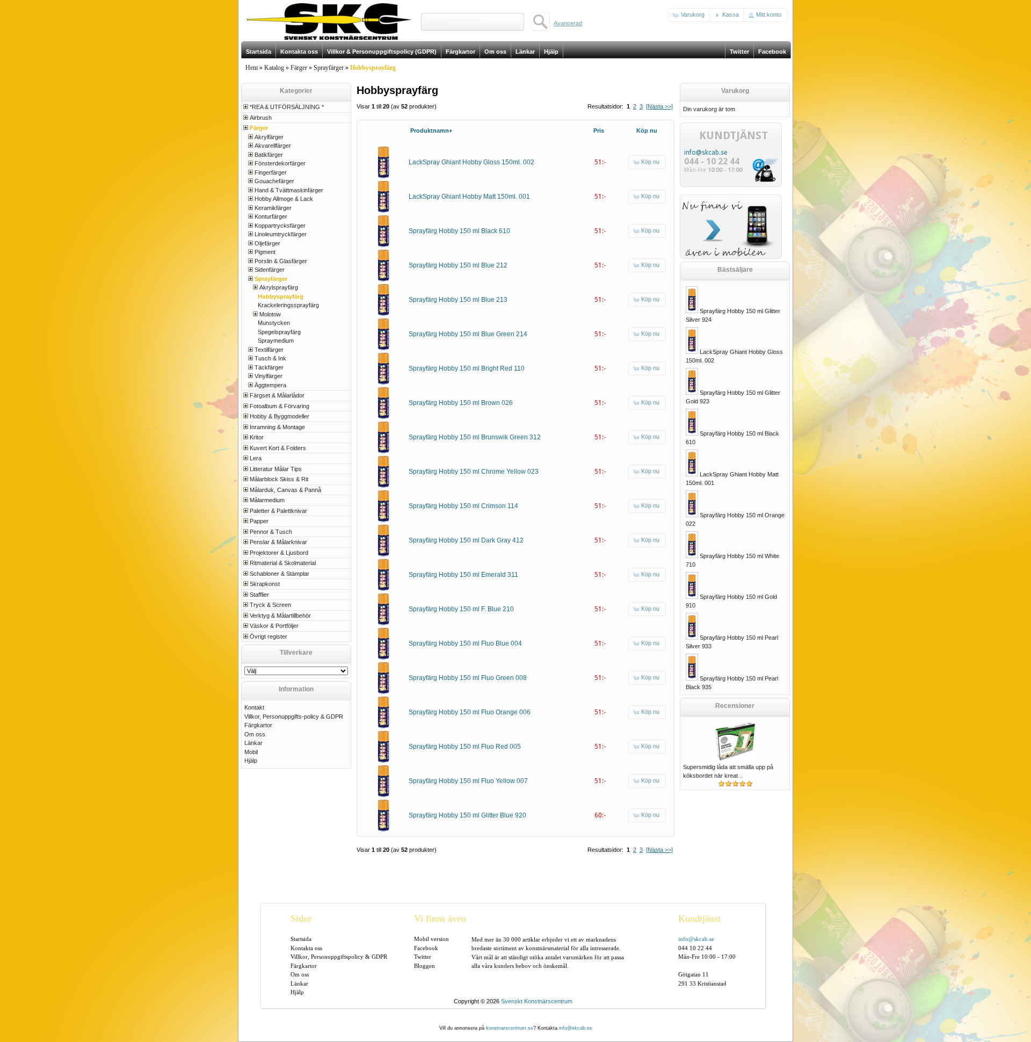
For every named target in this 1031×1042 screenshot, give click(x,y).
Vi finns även (440, 918)
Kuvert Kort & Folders (278, 448)
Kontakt (254, 707)
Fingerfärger (271, 172)
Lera (256, 458)
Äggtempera (270, 385)
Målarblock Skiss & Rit (279, 479)
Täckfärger (269, 367)
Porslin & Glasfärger (281, 261)
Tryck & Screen (270, 605)
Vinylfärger (268, 376)
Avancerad (568, 23)
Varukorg (735, 91)
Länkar (253, 743)
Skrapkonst (265, 584)
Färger (299, 67)
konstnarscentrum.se (509, 1028)
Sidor (301, 918)
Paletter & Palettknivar (278, 511)
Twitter (422, 956)
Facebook (426, 948)
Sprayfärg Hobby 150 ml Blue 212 (458, 265)
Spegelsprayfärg (279, 332)
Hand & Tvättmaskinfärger (289, 190)
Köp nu (646, 130)
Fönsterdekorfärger (280, 163)
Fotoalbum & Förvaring (279, 406)
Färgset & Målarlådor (277, 395)
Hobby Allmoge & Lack (284, 199)
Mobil (251, 752)
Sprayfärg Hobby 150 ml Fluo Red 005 (465, 746)
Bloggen (424, 966)
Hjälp (250, 760)
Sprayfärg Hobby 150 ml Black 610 (459, 231)
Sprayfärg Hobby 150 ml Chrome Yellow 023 (474, 471)
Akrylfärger (269, 137)
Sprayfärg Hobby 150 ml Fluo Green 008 (468, 678)
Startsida (301, 939)
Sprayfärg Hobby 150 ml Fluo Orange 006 (470, 712)
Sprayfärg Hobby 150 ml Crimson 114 (463, 506)
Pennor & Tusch (271, 532)
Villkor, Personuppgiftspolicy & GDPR (339, 956)
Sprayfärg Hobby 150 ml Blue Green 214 (468, 334)
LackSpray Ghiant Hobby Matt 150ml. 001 (469, 196)
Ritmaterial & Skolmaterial (283, 563)
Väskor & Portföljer (274, 626)
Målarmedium (267, 500)
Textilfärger (269, 349)
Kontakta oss (306, 948)
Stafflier (259, 594)
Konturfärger (271, 216)
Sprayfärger (329, 67)
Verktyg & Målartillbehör (280, 615)
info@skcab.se (705, 152)
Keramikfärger (273, 208)
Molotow (270, 314)
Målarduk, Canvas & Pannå (285, 490)
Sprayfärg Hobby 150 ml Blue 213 (458, 299)
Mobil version (431, 939)
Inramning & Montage (277, 427)
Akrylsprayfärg (278, 287)
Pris (598, 130)
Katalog (274, 67)
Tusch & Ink (270, 358)
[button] (689, 15)
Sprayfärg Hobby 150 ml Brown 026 (461, 403)
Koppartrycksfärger (280, 225)
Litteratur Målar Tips (276, 469)
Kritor (257, 437)
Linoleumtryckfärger (281, 234)
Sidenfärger (270, 269)
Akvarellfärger (273, 145)
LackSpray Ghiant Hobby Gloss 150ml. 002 (471, 162)
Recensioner (734, 706)
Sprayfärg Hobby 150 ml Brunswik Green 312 (475, 437)
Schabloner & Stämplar (279, 573)
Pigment (265, 252)
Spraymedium (276, 340)
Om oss (254, 734)
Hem (251, 67)
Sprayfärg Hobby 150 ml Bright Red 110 (467, 368)
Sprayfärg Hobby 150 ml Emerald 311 (463, 574)
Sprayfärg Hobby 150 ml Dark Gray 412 (466, 540)
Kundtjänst (699, 918)
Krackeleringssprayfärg (288, 305)
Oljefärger (267, 243)
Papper (259, 521)
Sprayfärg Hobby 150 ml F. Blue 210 (461, 609)
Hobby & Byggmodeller (279, 416)
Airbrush (261, 117)
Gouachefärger (274, 181)
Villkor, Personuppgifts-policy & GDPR (293, 716)
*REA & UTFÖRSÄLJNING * (287, 107)
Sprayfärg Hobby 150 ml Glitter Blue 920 (467, 815)
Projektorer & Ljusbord (279, 552)
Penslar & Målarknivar (278, 542)
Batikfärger (269, 154)
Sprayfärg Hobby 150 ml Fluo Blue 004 (465, 643)
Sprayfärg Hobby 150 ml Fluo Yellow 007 (468, 781)
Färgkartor (258, 725)
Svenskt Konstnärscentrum (536, 1001)
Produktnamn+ (431, 130)
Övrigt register (268, 636)
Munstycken (274, 323)
